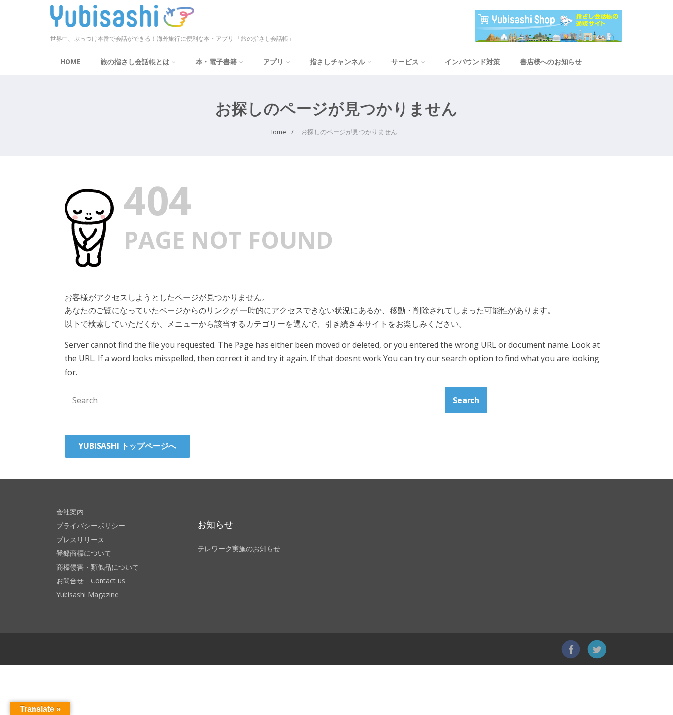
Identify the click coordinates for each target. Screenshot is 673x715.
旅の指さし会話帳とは (135, 61)
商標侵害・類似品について (97, 567)
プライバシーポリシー (90, 525)
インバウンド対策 (472, 61)
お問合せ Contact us (90, 580)
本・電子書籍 (216, 61)
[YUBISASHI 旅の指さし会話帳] (122, 29)
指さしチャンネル (337, 61)
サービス (405, 61)
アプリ (273, 61)
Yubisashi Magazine (87, 594)
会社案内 (70, 511)
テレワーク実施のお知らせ (239, 548)
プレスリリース (80, 539)
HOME (70, 61)
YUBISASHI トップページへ (127, 446)
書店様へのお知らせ (551, 61)
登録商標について (83, 553)
